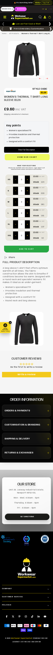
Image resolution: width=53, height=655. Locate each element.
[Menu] (4, 17)
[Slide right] (46, 78)
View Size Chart (27, 157)
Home (4, 33)
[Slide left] (40, 78)
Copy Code (46, 2)
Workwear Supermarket (21, 638)
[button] (40, 17)
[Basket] (49, 17)
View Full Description (26, 150)
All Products (14, 33)
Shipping (7, 114)
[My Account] (45, 17)
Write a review (26, 374)
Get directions (27, 517)
